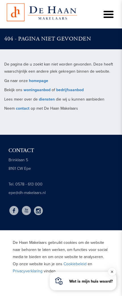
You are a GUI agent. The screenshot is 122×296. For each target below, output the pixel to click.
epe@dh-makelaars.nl (27, 192)
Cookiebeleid (75, 264)
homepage (38, 80)
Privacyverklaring (28, 271)
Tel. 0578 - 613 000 (26, 184)
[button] (83, 281)
